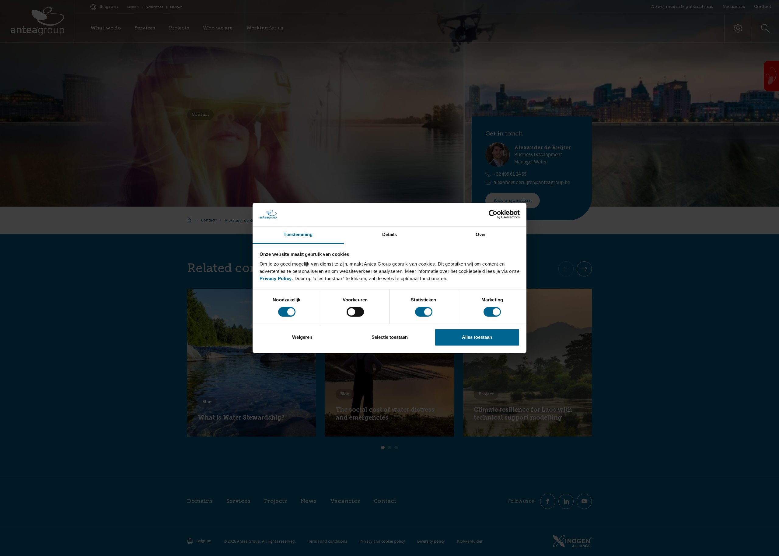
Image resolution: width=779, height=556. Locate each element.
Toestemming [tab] (298, 234)
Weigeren (302, 337)
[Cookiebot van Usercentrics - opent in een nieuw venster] (493, 214)
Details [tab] (389, 234)
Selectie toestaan (390, 337)
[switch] (355, 312)
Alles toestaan (477, 337)
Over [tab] (481, 234)
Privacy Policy (276, 278)
